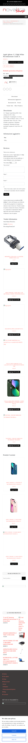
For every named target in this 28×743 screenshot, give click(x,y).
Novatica (10, 224)
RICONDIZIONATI (14, 21)
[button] (8, 66)
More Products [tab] (19, 105)
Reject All (14, 739)
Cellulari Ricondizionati (7, 22)
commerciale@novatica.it (15, 1)
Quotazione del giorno (9, 689)
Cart (5, 684)
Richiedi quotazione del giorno (13, 71)
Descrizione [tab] (15, 96)
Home (4, 21)
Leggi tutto (14, 263)
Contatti (6, 694)
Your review (7, 165)
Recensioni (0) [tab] (12, 102)
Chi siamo (6, 676)
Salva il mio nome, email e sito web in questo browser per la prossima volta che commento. (14, 189)
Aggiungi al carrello (16, 62)
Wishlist (6, 686)
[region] (14, 729)
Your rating (6, 162)
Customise (14, 735)
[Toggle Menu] (26, 16)
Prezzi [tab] (19, 102)
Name (5, 174)
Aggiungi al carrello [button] (14, 299)
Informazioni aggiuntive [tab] (14, 99)
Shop (8, 21)
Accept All (14, 731)
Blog (5, 692)
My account (7, 681)
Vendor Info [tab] (10, 105)
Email (5, 180)
